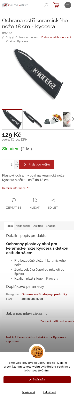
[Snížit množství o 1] (17, 166)
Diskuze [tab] (38, 225)
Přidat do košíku (39, 164)
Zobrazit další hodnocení (56, 321)
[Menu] (68, 5)
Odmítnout (49, 392)
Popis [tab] (9, 225)
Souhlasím (39, 379)
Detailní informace (14, 188)
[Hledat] (46, 5)
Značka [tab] (50, 225)
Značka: (17, 41)
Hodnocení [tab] (23, 225)
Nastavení (28, 392)
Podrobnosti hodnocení (56, 37)
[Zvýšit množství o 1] (17, 162)
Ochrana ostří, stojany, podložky (44, 294)
